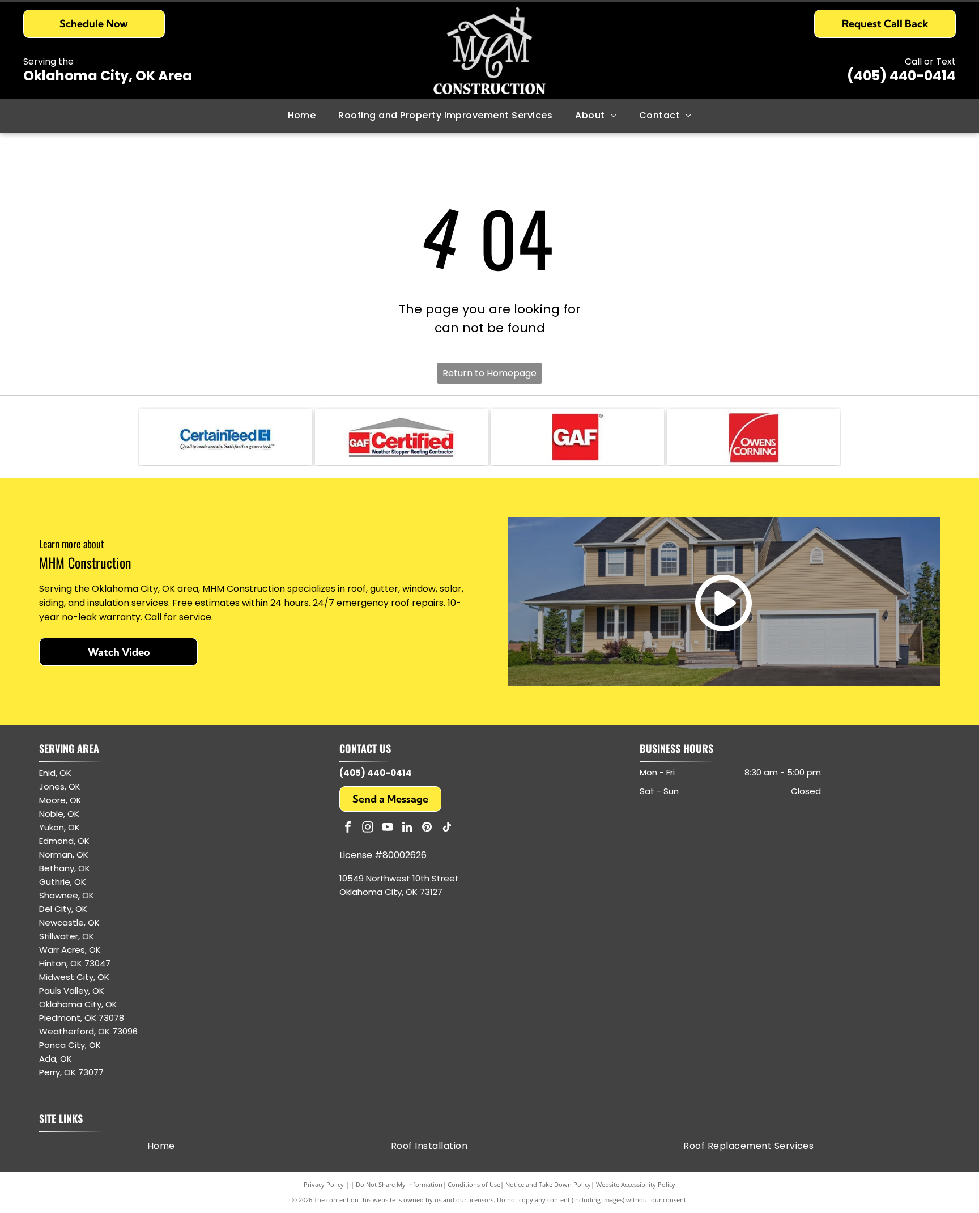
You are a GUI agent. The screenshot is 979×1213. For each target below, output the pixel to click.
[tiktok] (447, 828)
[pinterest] (427, 828)
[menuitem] (301, 115)
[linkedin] (407, 828)
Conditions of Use (474, 1184)
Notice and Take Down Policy (548, 1184)
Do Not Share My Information (399, 1184)
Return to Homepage (489, 373)
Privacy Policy (324, 1184)
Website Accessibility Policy (635, 1184)
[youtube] (387, 828)
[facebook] (347, 828)
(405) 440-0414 (901, 75)
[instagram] (367, 828)
